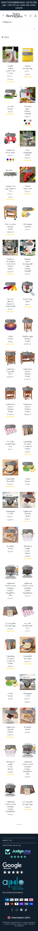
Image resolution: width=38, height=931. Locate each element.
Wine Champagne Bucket (27, 152)
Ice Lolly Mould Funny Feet (10, 444)
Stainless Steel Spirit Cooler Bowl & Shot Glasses (10, 264)
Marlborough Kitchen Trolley (27, 338)
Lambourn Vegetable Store (10, 371)
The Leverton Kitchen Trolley (10, 226)
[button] (3, 15)
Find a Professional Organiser (13, 892)
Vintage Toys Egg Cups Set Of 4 (10, 188)
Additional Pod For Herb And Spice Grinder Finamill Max (27, 588)
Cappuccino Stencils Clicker (27, 513)
